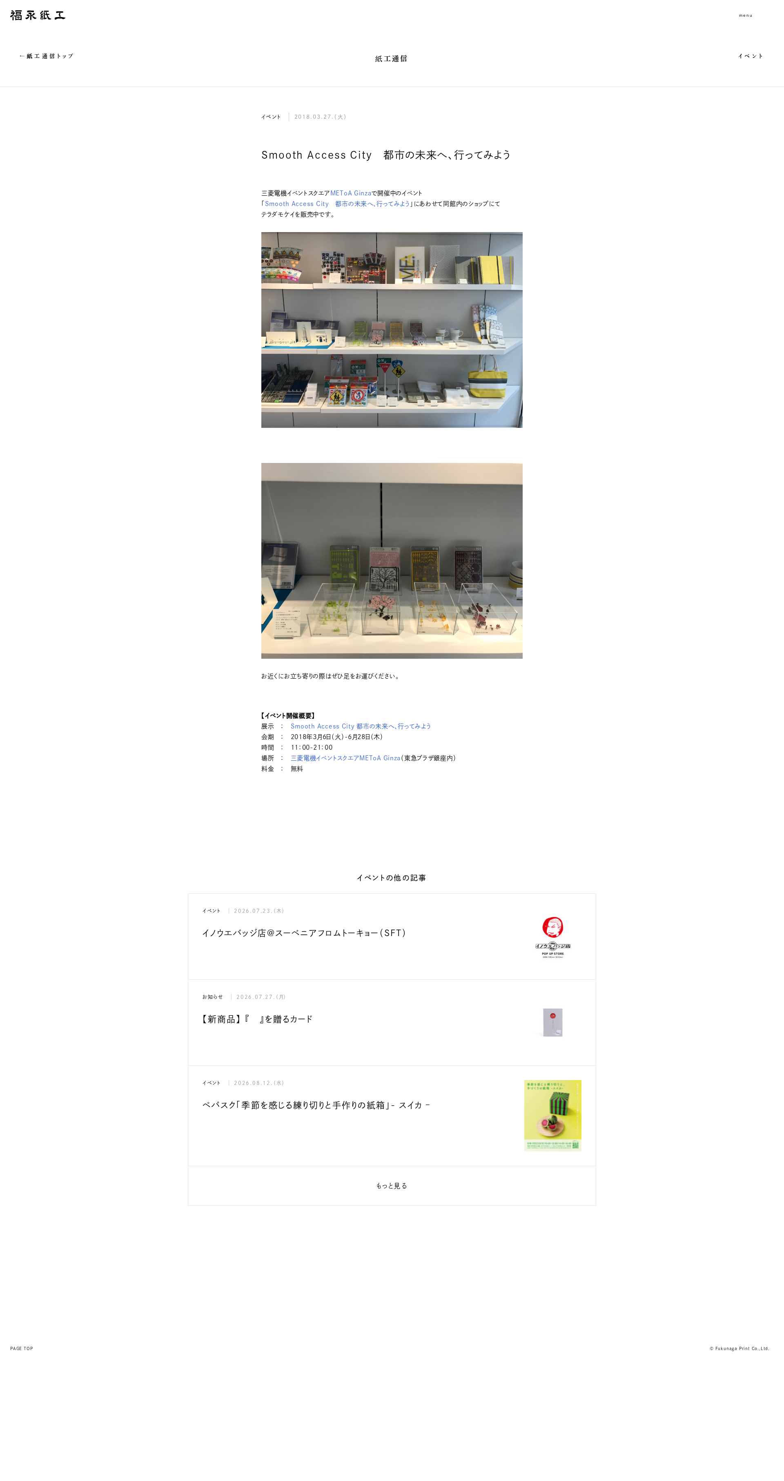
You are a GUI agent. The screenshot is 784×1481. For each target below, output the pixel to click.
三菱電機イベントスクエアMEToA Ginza (346, 758)
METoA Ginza (351, 193)
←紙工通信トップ (48, 56)
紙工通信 (392, 58)
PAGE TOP (21, 1348)
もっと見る (392, 1185)
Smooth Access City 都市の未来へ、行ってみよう (337, 204)
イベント (751, 56)
